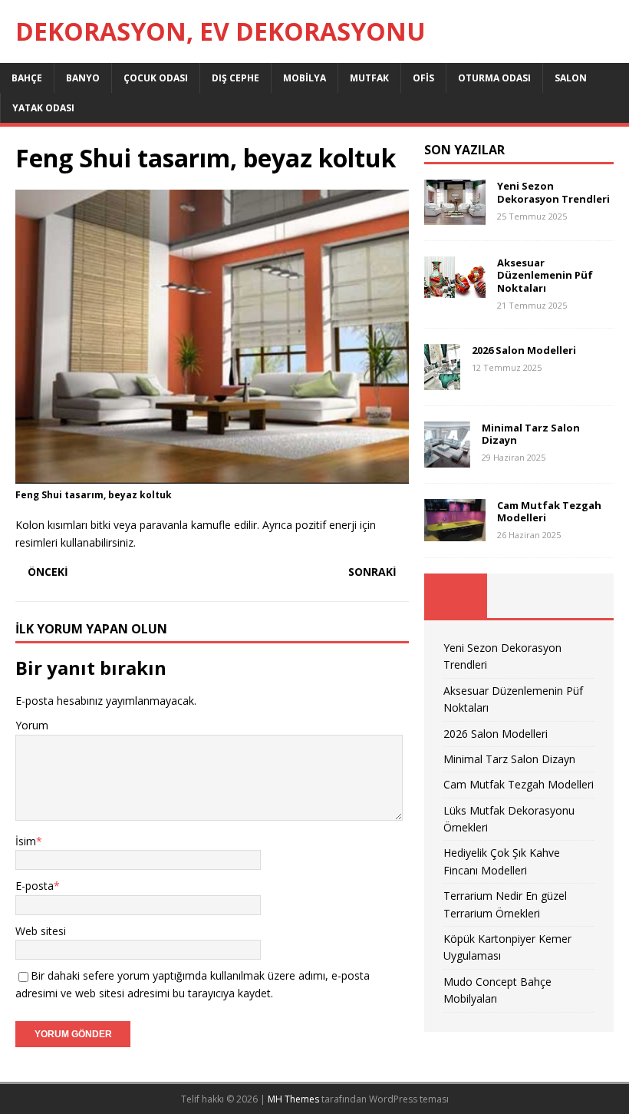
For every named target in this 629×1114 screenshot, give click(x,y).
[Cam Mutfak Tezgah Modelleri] (455, 532)
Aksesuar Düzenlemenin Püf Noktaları (545, 276)
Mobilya (304, 77)
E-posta (34, 885)
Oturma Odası (494, 77)
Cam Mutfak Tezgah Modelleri (549, 511)
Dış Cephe (235, 77)
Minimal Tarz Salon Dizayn (531, 434)
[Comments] (582, 596)
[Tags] (518, 596)
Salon (571, 77)
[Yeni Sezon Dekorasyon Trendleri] (455, 215)
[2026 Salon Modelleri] (442, 380)
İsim (25, 841)
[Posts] (455, 596)
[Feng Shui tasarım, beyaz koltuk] (212, 475)
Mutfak (369, 77)
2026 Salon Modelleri (524, 350)
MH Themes (293, 1099)
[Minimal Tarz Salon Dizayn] (447, 458)
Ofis (423, 77)
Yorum (31, 725)
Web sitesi (40, 931)
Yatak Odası (43, 107)
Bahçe (27, 77)
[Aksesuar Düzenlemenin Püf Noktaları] (455, 289)
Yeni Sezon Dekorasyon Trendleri (553, 192)
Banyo (83, 77)
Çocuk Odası (155, 77)
